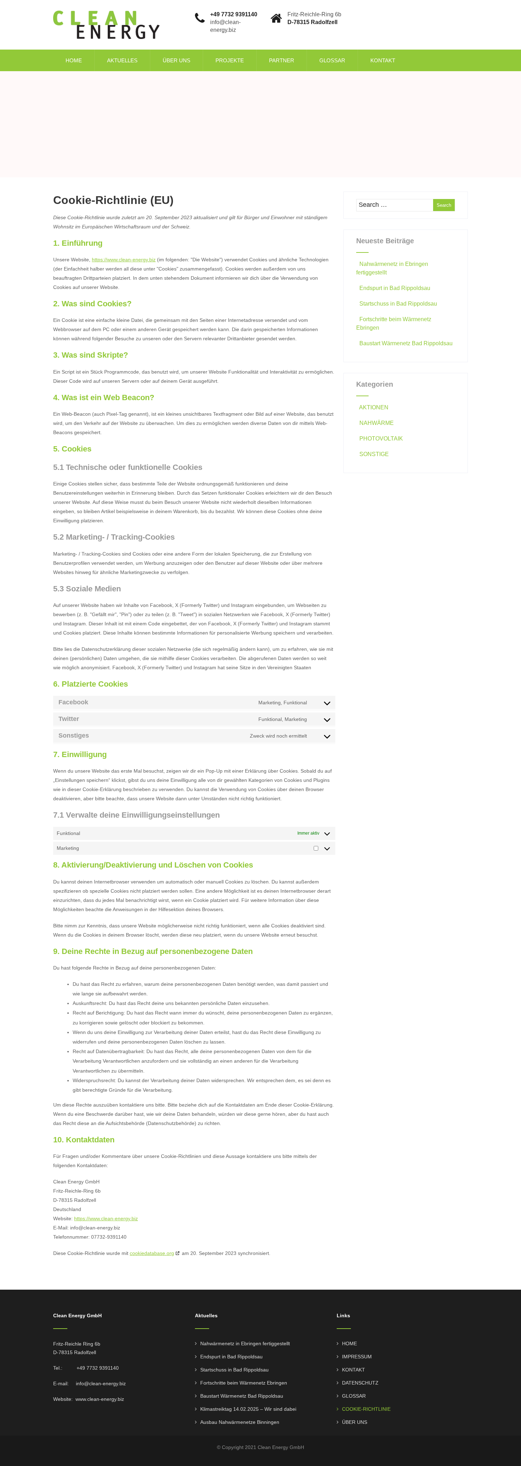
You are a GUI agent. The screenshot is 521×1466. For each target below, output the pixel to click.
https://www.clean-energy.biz (124, 259)
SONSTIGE (374, 454)
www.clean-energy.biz (99, 1399)
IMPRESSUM (357, 1356)
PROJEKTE (229, 60)
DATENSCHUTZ (360, 1383)
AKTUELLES (122, 60)
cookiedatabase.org (152, 1253)
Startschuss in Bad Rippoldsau (398, 304)
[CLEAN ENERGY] (106, 3)
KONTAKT (382, 60)
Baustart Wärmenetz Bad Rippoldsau (406, 343)
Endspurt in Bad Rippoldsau (394, 288)
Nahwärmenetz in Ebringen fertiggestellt (245, 1343)
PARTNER (281, 60)
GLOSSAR (332, 60)
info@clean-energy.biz (101, 1383)
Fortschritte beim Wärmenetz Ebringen (243, 1383)
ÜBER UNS (176, 60)
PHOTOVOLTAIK (381, 439)
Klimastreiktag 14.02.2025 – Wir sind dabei (248, 1409)
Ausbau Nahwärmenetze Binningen (239, 1422)
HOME (74, 60)
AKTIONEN (373, 407)
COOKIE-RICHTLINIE (366, 1409)
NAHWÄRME (376, 423)
